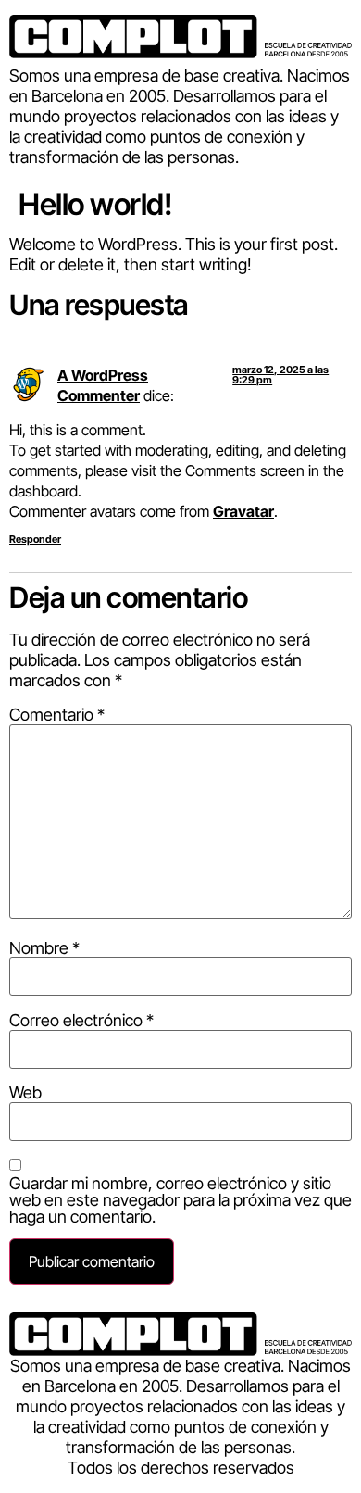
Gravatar (243, 511)
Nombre (44, 948)
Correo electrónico (81, 1020)
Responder (35, 539)
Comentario (57, 715)
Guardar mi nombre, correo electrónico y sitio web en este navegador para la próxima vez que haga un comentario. (180, 1200)
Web (25, 1093)
